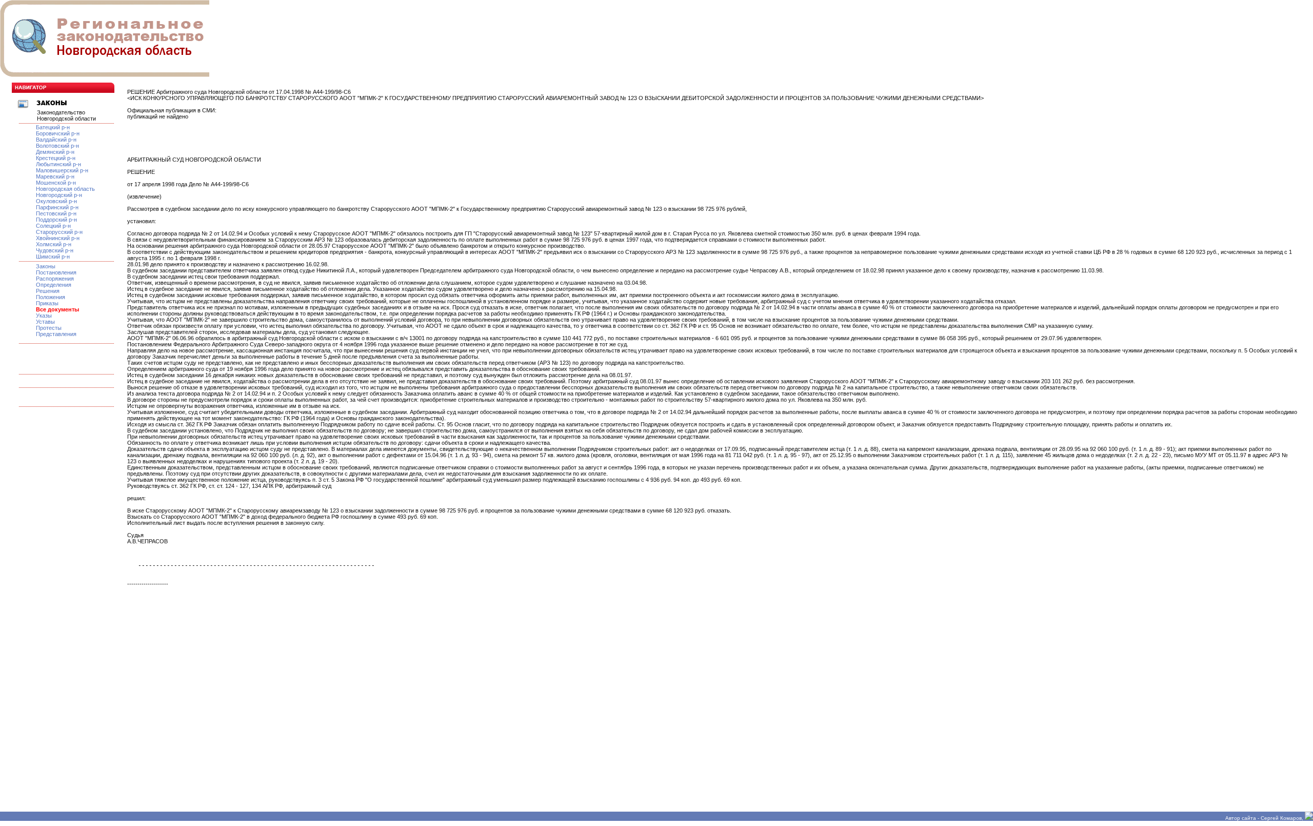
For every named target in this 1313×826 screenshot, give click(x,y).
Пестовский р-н (56, 213)
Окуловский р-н (56, 201)
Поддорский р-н (56, 220)
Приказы (47, 303)
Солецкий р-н (53, 226)
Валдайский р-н (56, 139)
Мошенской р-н (56, 183)
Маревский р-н (55, 176)
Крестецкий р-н (55, 158)
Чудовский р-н (54, 250)
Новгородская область (65, 189)
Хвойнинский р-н (57, 238)
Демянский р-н (55, 152)
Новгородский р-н (59, 195)
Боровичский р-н (57, 133)
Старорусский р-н (59, 232)
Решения (47, 291)
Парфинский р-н (57, 207)
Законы (45, 266)
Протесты (49, 328)
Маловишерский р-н (62, 170)
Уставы (45, 322)
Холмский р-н (53, 244)
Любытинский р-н (58, 164)
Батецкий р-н (53, 127)
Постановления (56, 272)
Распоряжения (55, 279)
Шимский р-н (53, 256)
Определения (53, 285)
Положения (50, 297)
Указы (44, 315)
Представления (56, 334)
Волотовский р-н (57, 146)
